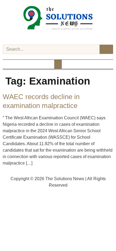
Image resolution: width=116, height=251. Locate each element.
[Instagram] (51, 36)
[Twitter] (58, 36)
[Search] (106, 49)
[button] (58, 64)
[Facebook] (44, 36)
